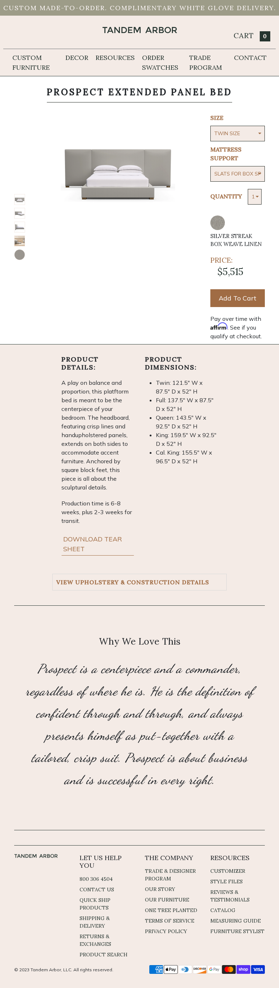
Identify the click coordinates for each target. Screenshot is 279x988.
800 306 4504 (96, 879)
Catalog (222, 910)
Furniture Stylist (237, 931)
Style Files (226, 881)
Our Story (160, 889)
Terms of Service (169, 921)
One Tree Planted (171, 910)
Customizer (227, 871)
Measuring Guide (235, 921)
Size (216, 117)
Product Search (104, 954)
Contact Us (97, 889)
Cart (250, 35)
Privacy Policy (166, 931)
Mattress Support (226, 154)
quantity (226, 196)
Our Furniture (167, 899)
